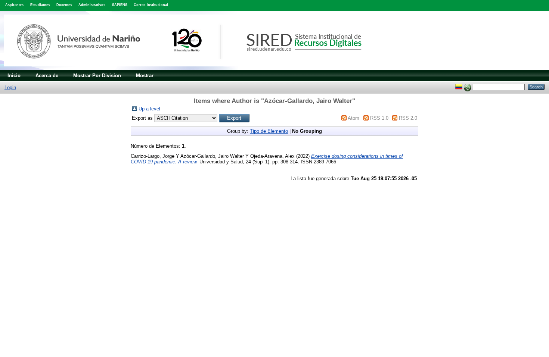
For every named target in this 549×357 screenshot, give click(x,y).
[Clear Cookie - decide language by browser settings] (467, 87)
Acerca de (46, 75)
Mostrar (144, 75)
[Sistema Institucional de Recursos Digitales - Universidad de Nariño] (195, 68)
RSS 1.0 (379, 118)
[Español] (458, 87)
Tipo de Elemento (269, 131)
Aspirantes (14, 5)
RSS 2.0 (408, 118)
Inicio (14, 75)
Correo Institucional (151, 5)
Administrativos (91, 5)
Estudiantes (40, 5)
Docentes (64, 5)
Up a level (149, 109)
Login (10, 87)
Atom (353, 118)
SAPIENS (119, 5)
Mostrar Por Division (97, 75)
